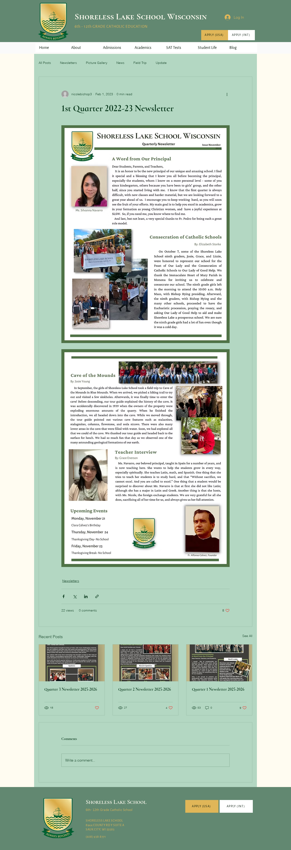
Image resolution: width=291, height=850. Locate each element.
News (120, 63)
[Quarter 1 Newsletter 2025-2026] (219, 662)
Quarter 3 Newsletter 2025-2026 (70, 689)
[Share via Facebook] (63, 596)
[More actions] (227, 94)
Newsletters (68, 63)
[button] (83, 47)
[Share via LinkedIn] (86, 596)
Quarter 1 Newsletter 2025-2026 (218, 689)
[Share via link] (97, 596)
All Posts (45, 63)
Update (161, 63)
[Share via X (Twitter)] (75, 596)
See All (247, 636)
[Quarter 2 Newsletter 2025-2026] (145, 662)
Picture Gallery (96, 63)
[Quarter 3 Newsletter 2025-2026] (72, 662)
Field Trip (140, 63)
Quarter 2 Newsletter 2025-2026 (144, 689)
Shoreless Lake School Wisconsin (141, 16)
